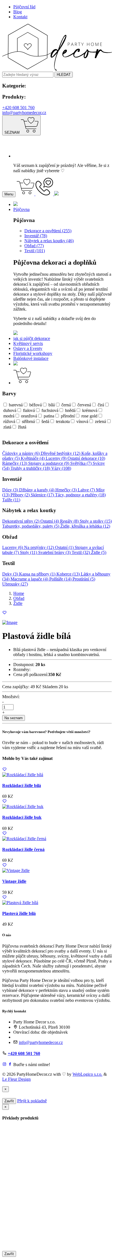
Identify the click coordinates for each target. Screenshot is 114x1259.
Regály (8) (70, 521)
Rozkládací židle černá (23, 849)
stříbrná (28, 421)
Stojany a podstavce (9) (49, 463)
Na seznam (13, 718)
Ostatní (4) (50, 521)
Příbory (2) (21, 494)
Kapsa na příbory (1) (37, 574)
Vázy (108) (61, 468)
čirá (101, 405)
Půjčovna (21, 209)
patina (49, 416)
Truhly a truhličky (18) (31, 468)
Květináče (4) (33, 458)
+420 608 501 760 (18, 107)
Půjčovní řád (24, 6)
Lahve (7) (87, 489)
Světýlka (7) (81, 463)
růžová (9, 421)
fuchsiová (50, 410)
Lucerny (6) (13, 547)
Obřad (18, 598)
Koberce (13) (68, 574)
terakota (63, 421)
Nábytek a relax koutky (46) (49, 240)
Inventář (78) (35, 235)
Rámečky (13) (15, 463)
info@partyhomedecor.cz (24, 112)
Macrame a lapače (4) (30, 579)
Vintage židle (14, 881)
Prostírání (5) (83, 579)
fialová (29, 410)
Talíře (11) (11, 499)
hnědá (70, 410)
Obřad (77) (34, 245)
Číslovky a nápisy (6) (21, 453)
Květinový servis (28, 343)
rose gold (89, 416)
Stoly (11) (29, 552)
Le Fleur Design (16, 1079)
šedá (45, 421)
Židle (17, 603)
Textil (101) (34, 250)
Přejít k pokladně (32, 1100)
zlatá (7, 427)
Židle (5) (98, 552)
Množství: (11, 696)
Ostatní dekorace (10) (86, 458)
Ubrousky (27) (15, 584)
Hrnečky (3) (66, 489)
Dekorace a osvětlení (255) (47, 230)
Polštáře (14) (60, 579)
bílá (51, 405)
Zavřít (9, 1101)
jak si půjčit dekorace (31, 338)
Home (18, 593)
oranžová (29, 416)
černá (66, 405)
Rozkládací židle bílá (21, 785)
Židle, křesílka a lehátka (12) (85, 526)
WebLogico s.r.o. (87, 1074)
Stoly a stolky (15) (96, 521)
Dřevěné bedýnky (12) (61, 453)
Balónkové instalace (30, 358)
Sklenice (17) (43, 494)
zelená (100, 421)
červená (84, 405)
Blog (17, 11)
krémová (89, 410)
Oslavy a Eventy (27, 348)
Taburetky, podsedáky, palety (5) (31, 526)
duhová (9, 410)
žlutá (22, 427)
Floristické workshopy (32, 353)
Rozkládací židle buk (22, 817)
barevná (16, 405)
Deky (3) (10, 574)
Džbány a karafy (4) (37, 489)
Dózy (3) (10, 489)
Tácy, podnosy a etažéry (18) (80, 494)
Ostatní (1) (65, 547)
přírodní (68, 416)
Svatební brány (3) (55, 552)
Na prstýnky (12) (39, 547)
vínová (82, 421)
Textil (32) (81, 552)
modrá (8, 416)
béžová (35, 405)
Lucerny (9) (57, 458)
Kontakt (20, 16)
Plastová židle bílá (19, 913)
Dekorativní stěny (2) (21, 521)
